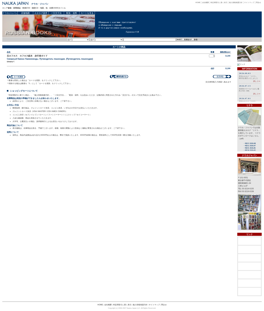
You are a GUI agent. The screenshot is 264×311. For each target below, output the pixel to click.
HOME (197, 2)
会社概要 (205, 2)
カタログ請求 (40, 13)
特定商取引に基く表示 (219, 2)
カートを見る (87, 13)
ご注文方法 (56, 13)
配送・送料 (71, 13)
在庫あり (187, 40)
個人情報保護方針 (235, 2)
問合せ (258, 2)
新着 (196, 40)
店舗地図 (25, 13)
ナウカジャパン (9, 13)
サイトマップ (249, 2)
